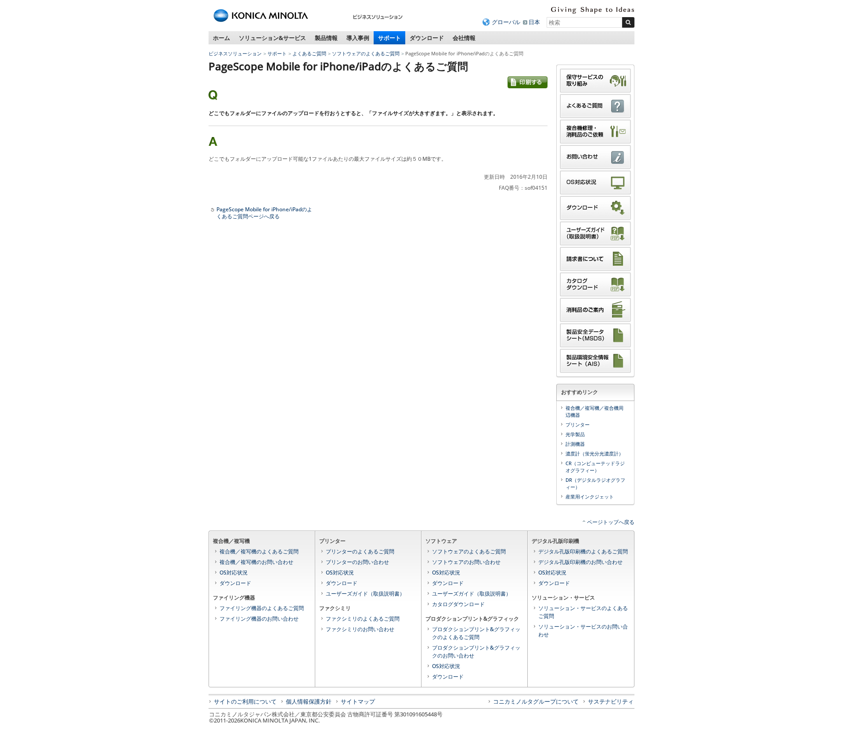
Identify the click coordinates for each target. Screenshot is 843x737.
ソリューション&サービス (272, 38)
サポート (389, 38)
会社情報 (464, 38)
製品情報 (326, 38)
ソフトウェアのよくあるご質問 (366, 53)
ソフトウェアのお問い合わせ (466, 562)
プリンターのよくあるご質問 (360, 551)
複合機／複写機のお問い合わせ (256, 562)
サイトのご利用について (245, 701)
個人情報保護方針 (308, 701)
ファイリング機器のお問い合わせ (259, 618)
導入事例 (357, 38)
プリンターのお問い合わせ (357, 562)
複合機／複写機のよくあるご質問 (259, 551)
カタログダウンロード (458, 604)
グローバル (506, 22)
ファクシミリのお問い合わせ (360, 629)
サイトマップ (358, 701)
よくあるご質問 (309, 53)
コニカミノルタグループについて (536, 701)
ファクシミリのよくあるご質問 (363, 618)
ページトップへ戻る (610, 522)
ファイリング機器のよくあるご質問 (262, 608)
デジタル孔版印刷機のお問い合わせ (580, 562)
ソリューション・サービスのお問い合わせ (583, 630)
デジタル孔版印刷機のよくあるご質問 (583, 551)
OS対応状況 (234, 572)
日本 (534, 22)
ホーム (221, 38)
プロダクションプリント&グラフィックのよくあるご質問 (476, 633)
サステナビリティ (611, 701)
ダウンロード (427, 38)
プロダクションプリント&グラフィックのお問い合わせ (476, 651)
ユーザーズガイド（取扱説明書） (365, 593)
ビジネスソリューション (235, 53)
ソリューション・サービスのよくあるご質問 (583, 612)
